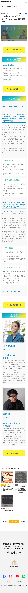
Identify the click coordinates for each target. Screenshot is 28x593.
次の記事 (23, 521)
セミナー (15, 6)
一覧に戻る (14, 521)
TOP (2, 6)
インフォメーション (8, 6)
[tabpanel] (14, 74)
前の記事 (5, 521)
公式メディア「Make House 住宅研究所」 (13, 581)
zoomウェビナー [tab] (10, 65)
